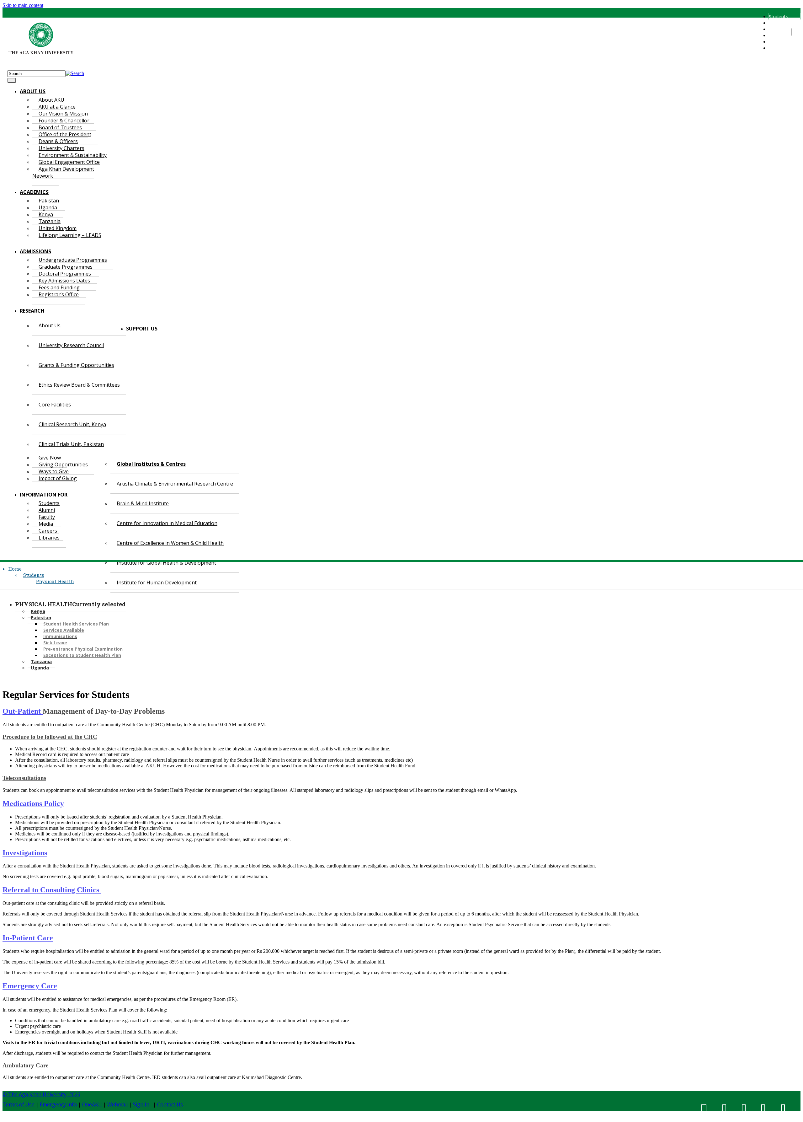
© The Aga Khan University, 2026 (41, 1094)
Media (775, 35)
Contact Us (170, 1104)
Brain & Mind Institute (143, 503)
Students (778, 16)
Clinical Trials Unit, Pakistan (71, 444)
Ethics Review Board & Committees (79, 384)
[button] (75, 73)
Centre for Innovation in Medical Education (167, 523)
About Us (50, 325)
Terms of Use (19, 1104)
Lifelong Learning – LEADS (70, 235)
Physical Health (55, 581)
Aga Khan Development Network (63, 172)
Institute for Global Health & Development (166, 562)
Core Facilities (55, 404)
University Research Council (71, 345)
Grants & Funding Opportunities (76, 365)
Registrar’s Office (59, 294)
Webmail (117, 1104)
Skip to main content (23, 5)
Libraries (777, 48)
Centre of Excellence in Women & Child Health (170, 543)
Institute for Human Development (157, 582)
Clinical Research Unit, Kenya (72, 424)
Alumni (775, 22)
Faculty (776, 29)
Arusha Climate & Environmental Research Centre (175, 483)
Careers (777, 41)
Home (15, 569)
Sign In (141, 1104)
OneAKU (92, 1104)
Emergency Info (58, 1104)
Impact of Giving (58, 478)
